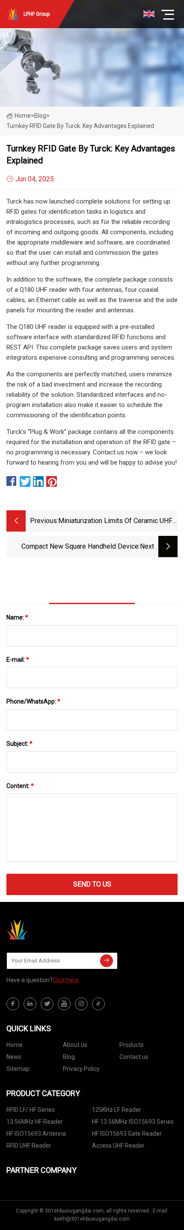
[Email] (106, 960)
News (13, 1056)
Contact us (133, 1056)
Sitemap (18, 1068)
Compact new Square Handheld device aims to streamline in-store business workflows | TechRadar (80, 547)
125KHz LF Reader (116, 1109)
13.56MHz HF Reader (34, 1121)
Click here (66, 980)
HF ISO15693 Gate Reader (127, 1133)
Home (23, 115)
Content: (20, 785)
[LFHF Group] (49, 929)
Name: (17, 617)
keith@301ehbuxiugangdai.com (92, 1219)
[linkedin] (30, 1003)
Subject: (19, 743)
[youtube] (64, 1003)
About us (75, 1044)
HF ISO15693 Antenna (36, 1133)
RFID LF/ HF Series (30, 1109)
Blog (69, 1056)
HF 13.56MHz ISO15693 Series (133, 1121)
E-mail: (17, 659)
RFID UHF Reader (28, 1145)
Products (131, 1044)
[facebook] (12, 1003)
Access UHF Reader (118, 1145)
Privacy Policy (81, 1068)
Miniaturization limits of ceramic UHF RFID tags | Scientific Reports (115, 521)
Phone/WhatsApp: (33, 701)
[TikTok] (98, 1003)
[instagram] (81, 1003)
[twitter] (47, 1003)
